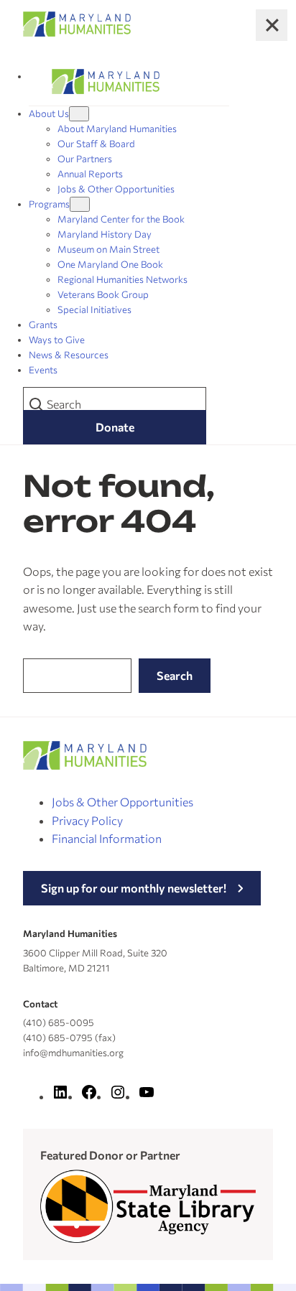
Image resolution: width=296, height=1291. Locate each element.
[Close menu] (271, 25)
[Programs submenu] (80, 204)
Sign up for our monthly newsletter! (133, 888)
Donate (115, 427)
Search (175, 675)
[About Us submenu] (79, 113)
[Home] (105, 81)
